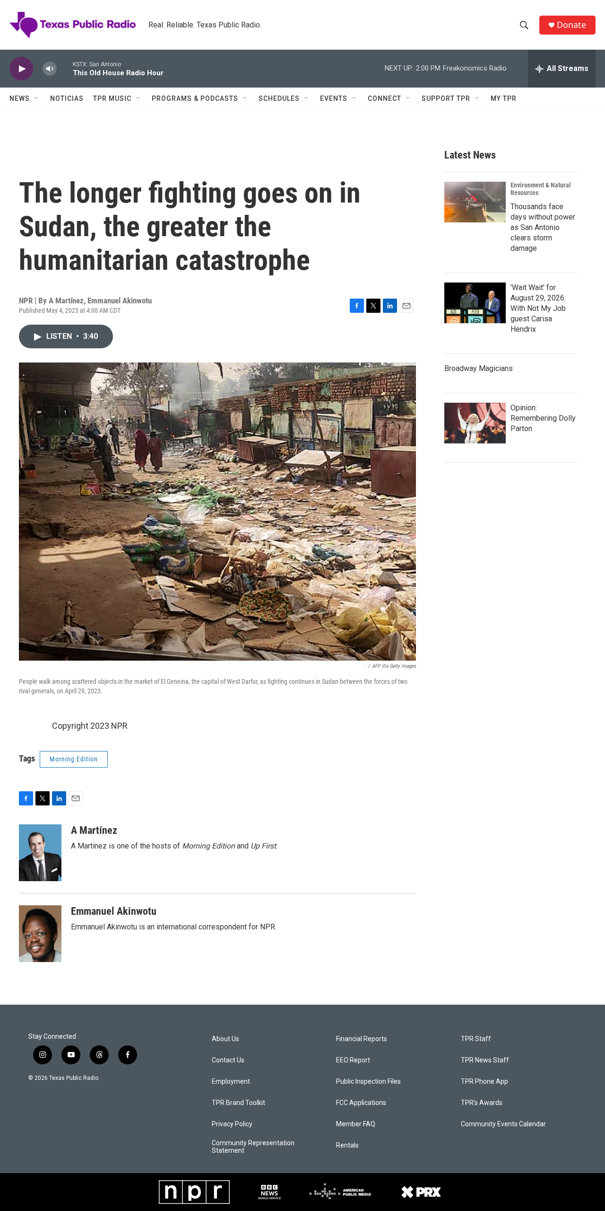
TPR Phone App (484, 1081)
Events (333, 98)
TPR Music (112, 98)
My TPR (504, 98)
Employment (231, 1081)
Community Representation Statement (253, 1147)
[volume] (50, 69)
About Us (225, 1039)
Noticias (67, 98)
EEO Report (353, 1060)
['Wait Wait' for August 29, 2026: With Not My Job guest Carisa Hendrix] (475, 303)
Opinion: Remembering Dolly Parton (543, 418)
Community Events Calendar (503, 1124)
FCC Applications (361, 1102)
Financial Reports (361, 1039)
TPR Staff (476, 1039)
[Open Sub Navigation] (37, 98)
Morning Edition (74, 759)
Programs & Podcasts (195, 98)
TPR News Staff (485, 1060)
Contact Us (228, 1060)
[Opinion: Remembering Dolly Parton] (475, 423)
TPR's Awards (481, 1102)
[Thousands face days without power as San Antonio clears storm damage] (475, 202)
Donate (571, 25)
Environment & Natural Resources (540, 188)
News (19, 98)
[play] (21, 68)
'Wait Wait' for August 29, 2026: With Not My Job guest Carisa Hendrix (538, 308)
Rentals (347, 1145)
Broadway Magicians (478, 368)
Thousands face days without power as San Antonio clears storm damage (542, 227)
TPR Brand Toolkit (238, 1102)
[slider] (64, 68)
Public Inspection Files (368, 1081)
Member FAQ (355, 1124)
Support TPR (446, 98)
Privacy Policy (232, 1124)
